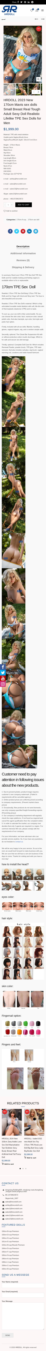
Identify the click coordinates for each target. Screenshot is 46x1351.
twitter (3, 673)
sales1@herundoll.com (13, 1208)
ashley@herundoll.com (13, 1205)
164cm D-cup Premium (10, 1248)
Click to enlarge (38, 79)
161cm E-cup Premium (10, 1241)
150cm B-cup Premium (10, 1231)
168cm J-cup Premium (10, 1262)
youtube (3, 678)
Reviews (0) (23, 260)
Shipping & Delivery (23, 267)
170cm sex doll (33, 220)
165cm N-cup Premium (10, 1255)
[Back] (3, 19)
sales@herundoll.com (13, 1202)
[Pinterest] (23, 231)
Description (23, 246)
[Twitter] (16, 231)
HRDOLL (18, 1347)
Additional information (23, 253)
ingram (3, 684)
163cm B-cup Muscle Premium (13, 1245)
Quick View (20, 1115)
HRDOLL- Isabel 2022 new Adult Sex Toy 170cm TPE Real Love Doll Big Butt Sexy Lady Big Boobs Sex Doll (33, 1145)
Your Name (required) (10, 1282)
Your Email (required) (10, 1291)
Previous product (37, 19)
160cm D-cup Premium (10, 1238)
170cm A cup (21, 220)
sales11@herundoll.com (14, 1215)
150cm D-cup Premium (10, 1235)
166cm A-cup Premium (10, 1259)
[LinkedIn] (29, 231)
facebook (3, 667)
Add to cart (23, 205)
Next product (42, 19)
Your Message (7, 1301)
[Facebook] (10, 231)
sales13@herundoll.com (14, 1219)
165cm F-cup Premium (10, 1252)
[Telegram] (35, 231)
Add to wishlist (11, 211)
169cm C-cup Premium (10, 1265)
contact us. (19, 842)
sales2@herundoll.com (13, 1212)
